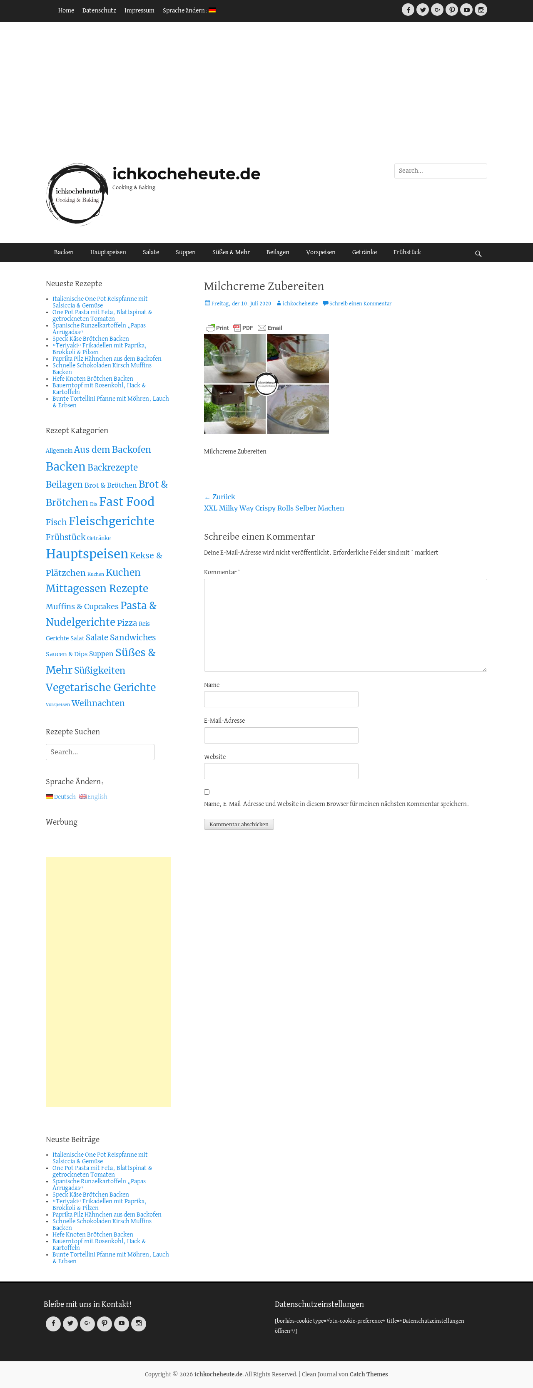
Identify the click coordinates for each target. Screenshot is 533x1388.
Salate (151, 252)
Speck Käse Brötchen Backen (90, 339)
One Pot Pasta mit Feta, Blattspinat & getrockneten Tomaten (102, 315)
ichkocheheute (300, 304)
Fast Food (126, 502)
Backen (64, 252)
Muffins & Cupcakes (82, 606)
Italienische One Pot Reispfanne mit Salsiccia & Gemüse (100, 302)
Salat (77, 638)
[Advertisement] (266, 93)
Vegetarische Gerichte (101, 687)
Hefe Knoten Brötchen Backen (92, 379)
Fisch (56, 522)
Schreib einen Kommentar (360, 304)
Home (66, 10)
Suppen (186, 252)
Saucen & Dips (66, 654)
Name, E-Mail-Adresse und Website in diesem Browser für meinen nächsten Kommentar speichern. (336, 804)
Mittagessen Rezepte (97, 588)
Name (211, 685)
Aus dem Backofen (112, 449)
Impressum (139, 10)
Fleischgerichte (111, 521)
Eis (93, 504)
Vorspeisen (321, 252)
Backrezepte (112, 467)
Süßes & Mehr (231, 252)
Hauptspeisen (108, 252)
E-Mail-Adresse (224, 721)
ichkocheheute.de (186, 173)
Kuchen (95, 574)
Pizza (127, 623)
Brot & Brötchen (111, 485)
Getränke (364, 252)
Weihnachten (98, 703)
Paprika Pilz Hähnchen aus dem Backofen (107, 359)
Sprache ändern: (186, 10)
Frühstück (407, 252)
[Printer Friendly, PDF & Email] (244, 328)
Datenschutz (99, 10)
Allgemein (59, 451)
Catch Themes (369, 1374)
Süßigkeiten (99, 670)
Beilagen (277, 252)
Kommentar (222, 572)
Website (215, 757)
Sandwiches (133, 637)
